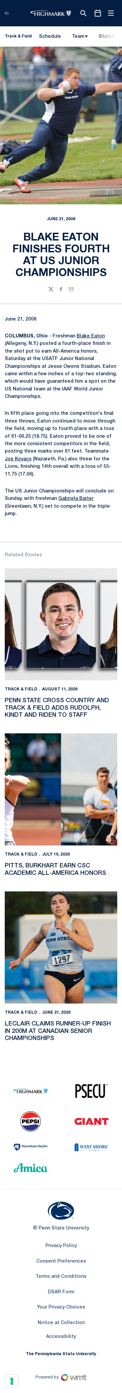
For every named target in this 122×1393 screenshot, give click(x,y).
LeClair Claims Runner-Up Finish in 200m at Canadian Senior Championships (58, 1031)
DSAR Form (61, 1292)
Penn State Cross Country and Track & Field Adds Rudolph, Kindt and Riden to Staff (57, 708)
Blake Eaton (91, 336)
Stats (105, 36)
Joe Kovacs (18, 459)
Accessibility (61, 1336)
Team (78, 36)
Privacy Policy (61, 1246)
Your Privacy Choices (61, 1307)
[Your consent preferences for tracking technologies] (11, 1381)
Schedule (50, 36)
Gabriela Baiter (76, 499)
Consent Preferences (61, 1261)
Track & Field (21, 689)
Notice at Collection (61, 1323)
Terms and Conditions (61, 1276)
